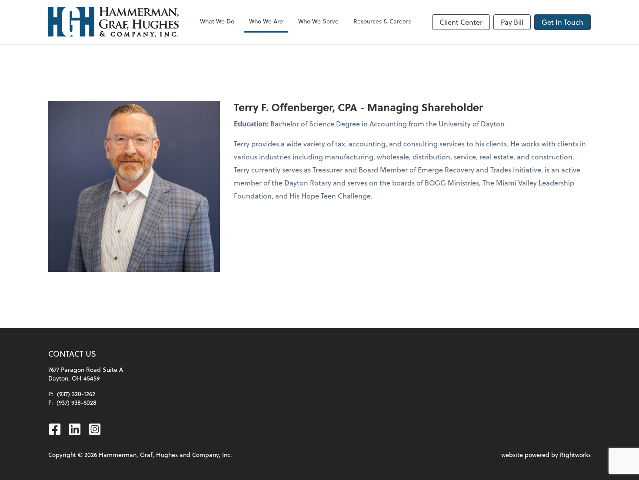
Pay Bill (512, 22)
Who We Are (266, 21)
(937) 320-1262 (76, 393)
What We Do (217, 21)
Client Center (461, 22)
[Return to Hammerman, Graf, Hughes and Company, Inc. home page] (113, 22)
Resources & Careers (382, 21)
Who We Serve (318, 21)
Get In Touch (562, 22)
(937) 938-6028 (77, 402)
